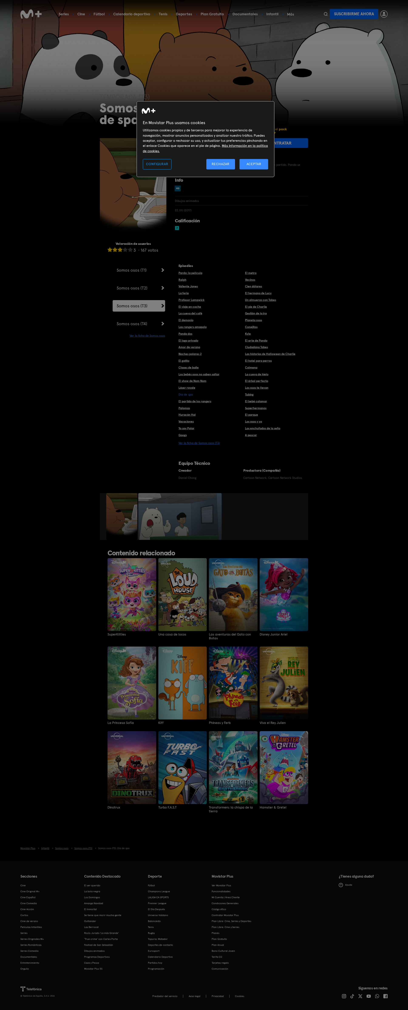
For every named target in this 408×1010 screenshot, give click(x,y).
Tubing (249, 394)
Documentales (245, 14)
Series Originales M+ (32, 939)
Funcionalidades (221, 891)
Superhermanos (255, 408)
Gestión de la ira (256, 313)
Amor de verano (189, 347)
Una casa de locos (172, 634)
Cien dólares (253, 286)
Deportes (184, 14)
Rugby (151, 933)
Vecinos (250, 279)
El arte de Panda (256, 340)
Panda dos (185, 333)
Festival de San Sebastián (98, 944)
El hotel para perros (258, 360)
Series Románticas (30, 944)
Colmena (251, 367)
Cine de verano (29, 921)
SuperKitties (117, 634)
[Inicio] (31, 14)
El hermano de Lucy (258, 293)
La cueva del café (190, 313)
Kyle (248, 333)
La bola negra (92, 891)
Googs (182, 435)
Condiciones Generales (225, 903)
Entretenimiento (29, 962)
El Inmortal (90, 909)
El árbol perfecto (256, 381)
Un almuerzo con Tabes (260, 300)
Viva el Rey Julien (273, 723)
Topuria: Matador (158, 939)
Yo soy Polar (186, 428)
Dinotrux (114, 807)
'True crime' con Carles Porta (101, 939)
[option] (122, 516)
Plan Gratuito (212, 14)
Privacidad (218, 996)
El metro (250, 273)
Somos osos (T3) (132, 305)
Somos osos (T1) (132, 270)
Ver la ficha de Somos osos (147, 335)
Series (64, 14)
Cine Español (27, 897)
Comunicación (220, 968)
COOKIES (239, 996)
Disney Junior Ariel (274, 634)
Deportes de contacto (160, 944)
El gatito (183, 360)
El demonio (185, 320)
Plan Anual (218, 944)
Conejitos (251, 327)
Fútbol (99, 14)
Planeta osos (253, 320)
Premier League (157, 903)
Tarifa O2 (217, 956)
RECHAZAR (221, 164)
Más (290, 14)
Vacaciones (186, 421)
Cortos (24, 915)
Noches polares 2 (190, 354)
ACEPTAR (253, 164)
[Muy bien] (130, 249)
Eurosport (153, 950)
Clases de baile (188, 367)
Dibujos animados (94, 950)
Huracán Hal (187, 414)
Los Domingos (92, 897)
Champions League (159, 891)
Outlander (90, 921)
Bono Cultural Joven (223, 950)
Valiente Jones (188, 286)
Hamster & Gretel (273, 807)
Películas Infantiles (31, 927)
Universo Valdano (158, 915)
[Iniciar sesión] (384, 14)
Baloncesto (154, 921)
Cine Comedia (28, 903)
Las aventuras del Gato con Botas (230, 636)
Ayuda (348, 884)
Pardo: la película (190, 273)
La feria (183, 293)
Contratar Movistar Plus (225, 915)
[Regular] (120, 249)
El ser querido (92, 885)
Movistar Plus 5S (93, 968)
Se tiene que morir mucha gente (102, 915)
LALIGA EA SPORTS (158, 897)
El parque (251, 414)
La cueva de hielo (256, 374)
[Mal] (115, 249)
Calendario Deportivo (160, 956)
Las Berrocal (91, 927)
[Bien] (125, 249)
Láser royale (186, 387)
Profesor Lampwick (191, 300)
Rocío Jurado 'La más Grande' (101, 933)
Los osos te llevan (256, 387)
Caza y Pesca (91, 962)
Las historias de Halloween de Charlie (270, 354)
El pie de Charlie (256, 306)
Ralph (182, 279)
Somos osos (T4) (132, 323)
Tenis (163, 14)
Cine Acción (27, 909)
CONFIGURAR (157, 164)
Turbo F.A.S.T (167, 807)
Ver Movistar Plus (221, 885)
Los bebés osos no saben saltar (199, 374)
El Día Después (156, 909)
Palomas (184, 408)
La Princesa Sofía (121, 723)
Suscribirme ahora (354, 13)
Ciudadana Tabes (256, 347)
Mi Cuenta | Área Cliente (226, 897)
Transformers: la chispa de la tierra (231, 809)
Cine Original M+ (30, 891)
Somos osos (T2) (132, 288)
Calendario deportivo (131, 14)
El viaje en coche (189, 306)
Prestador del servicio (164, 996)
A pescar (251, 435)
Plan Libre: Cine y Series (225, 927)
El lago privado (188, 340)
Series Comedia (29, 950)
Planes (215, 933)
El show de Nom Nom (192, 381)
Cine (81, 14)
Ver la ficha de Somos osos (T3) (199, 443)
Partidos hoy (155, 962)
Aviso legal (194, 996)
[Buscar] (325, 14)
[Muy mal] (110, 249)
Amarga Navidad (93, 903)
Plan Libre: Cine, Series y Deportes (231, 921)
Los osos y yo (253, 421)
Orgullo (24, 968)
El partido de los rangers (194, 401)
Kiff (161, 723)
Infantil (272, 14)
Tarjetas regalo (220, 962)
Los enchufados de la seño (262, 428)
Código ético (219, 909)
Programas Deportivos (97, 956)
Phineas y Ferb (220, 723)
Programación (156, 968)
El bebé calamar (256, 401)
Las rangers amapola (192, 327)
